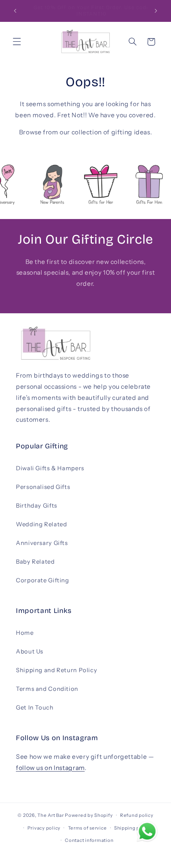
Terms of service (87, 828)
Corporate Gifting (42, 580)
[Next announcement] (156, 10)
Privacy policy (43, 828)
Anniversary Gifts (42, 543)
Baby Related (35, 561)
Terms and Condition (47, 688)
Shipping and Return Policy (56, 670)
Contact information (89, 840)
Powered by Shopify (89, 815)
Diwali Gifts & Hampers (50, 468)
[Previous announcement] (15, 10)
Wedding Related (41, 524)
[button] (17, 42)
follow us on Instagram (50, 768)
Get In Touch (35, 707)
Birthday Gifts (36, 505)
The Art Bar (50, 815)
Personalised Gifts (43, 487)
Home (25, 632)
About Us (29, 651)
